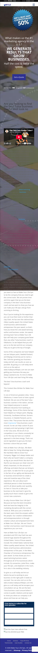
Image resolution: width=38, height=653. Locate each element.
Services (15, 641)
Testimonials (8, 643)
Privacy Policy (27, 650)
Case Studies (18, 643)
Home (9, 641)
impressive (12, 423)
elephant (7, 267)
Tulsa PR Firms (24, 641)
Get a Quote (19, 77)
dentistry (21, 219)
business (23, 192)
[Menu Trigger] (33, 4)
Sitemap (17, 650)
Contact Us (28, 643)
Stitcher (19, 616)
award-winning (24, 189)
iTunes (19, 610)
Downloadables (19, 622)
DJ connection (13, 269)
